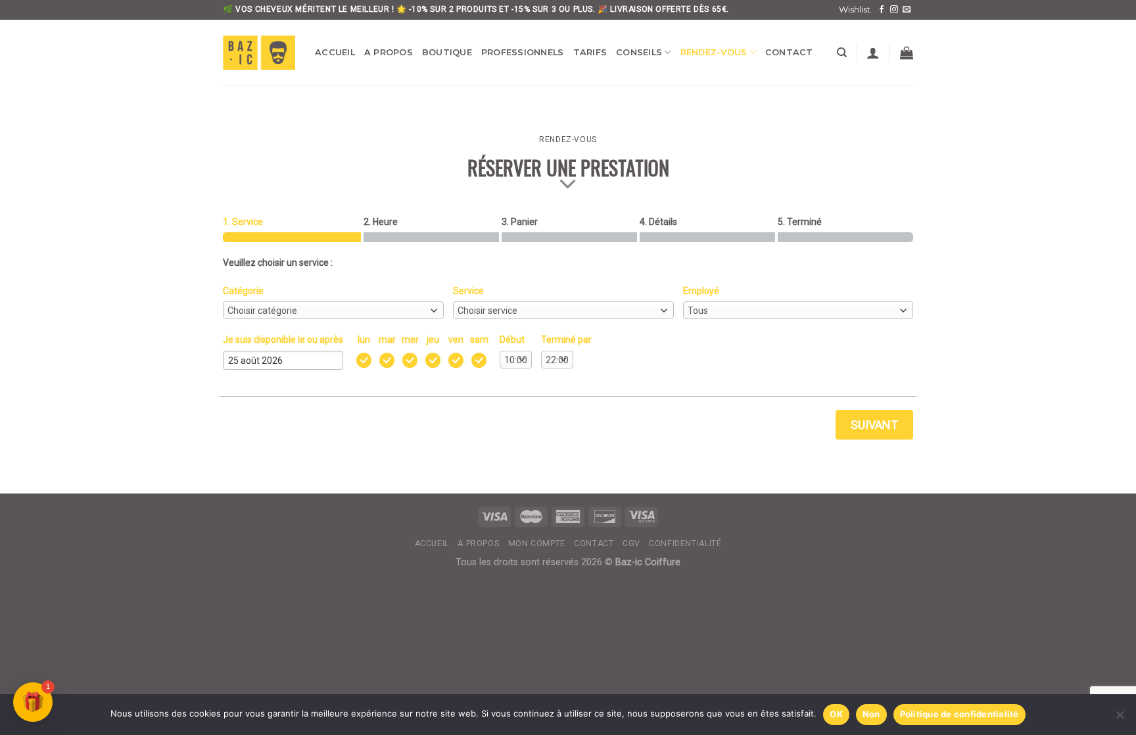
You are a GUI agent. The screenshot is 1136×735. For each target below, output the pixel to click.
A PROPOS (388, 52)
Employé (701, 291)
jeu (433, 339)
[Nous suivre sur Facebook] (882, 9)
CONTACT (789, 52)
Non (871, 714)
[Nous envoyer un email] (907, 9)
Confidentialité (685, 543)
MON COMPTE (536, 543)
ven (455, 339)
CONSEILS (639, 52)
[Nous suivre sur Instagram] (894, 9)
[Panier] (906, 52)
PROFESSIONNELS (522, 52)
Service (468, 291)
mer (410, 339)
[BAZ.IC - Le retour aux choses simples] (259, 53)
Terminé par (566, 339)
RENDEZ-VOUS (713, 52)
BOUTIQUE (447, 52)
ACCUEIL (335, 52)
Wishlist (854, 9)
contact (593, 543)
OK (836, 714)
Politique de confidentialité (959, 714)
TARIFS (590, 52)
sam (479, 339)
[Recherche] (842, 52)
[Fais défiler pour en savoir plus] (568, 184)
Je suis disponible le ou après (283, 339)
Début (512, 339)
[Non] (1119, 718)
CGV (631, 543)
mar (387, 339)
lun (364, 339)
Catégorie (243, 291)
